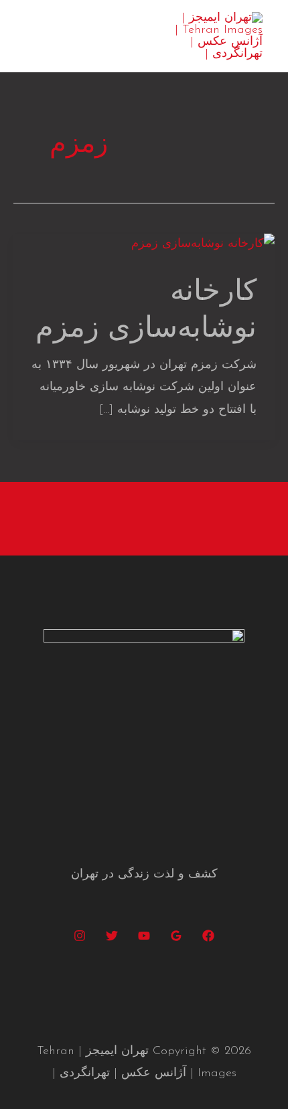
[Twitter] (112, 936)
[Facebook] (208, 936)
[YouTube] (144, 936)
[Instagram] (80, 936)
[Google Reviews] (176, 936)
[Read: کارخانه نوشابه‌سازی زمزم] (203, 244)
